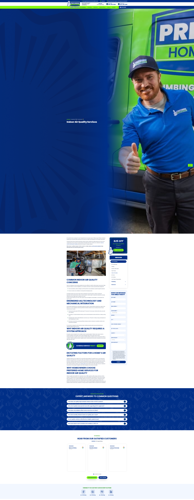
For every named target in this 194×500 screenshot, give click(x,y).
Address (112, 315)
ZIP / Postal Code (114, 328)
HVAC (87, 376)
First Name (113, 297)
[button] (117, 7)
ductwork (68, 359)
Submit (118, 362)
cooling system (83, 363)
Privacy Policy (120, 358)
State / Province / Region (116, 324)
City (112, 319)
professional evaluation (96, 246)
